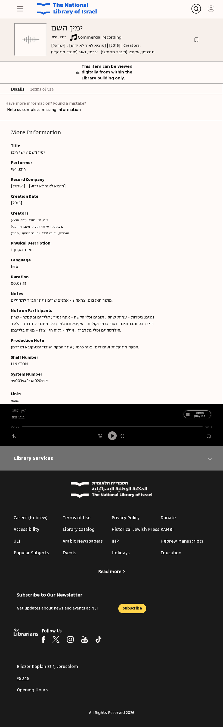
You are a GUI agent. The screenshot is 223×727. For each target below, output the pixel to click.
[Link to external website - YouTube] (84, 639)
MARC (14, 401)
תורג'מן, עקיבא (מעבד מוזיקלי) (127, 52)
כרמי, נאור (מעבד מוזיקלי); (74, 52)
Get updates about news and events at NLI (57, 608)
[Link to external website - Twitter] (56, 639)
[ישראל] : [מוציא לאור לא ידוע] (78, 45)
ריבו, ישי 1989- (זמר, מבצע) (29, 220)
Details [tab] (17, 89)
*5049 (23, 678)
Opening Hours (32, 690)
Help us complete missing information (44, 110)
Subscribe (132, 608)
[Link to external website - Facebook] (43, 639)
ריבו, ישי (59, 37)
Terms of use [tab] (42, 89)
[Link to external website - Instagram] (70, 639)
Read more (109, 571)
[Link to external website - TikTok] (98, 639)
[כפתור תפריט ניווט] (20, 8)
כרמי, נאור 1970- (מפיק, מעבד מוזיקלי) (37, 227)
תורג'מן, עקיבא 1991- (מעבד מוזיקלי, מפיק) (40, 233)
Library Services (33, 458)
